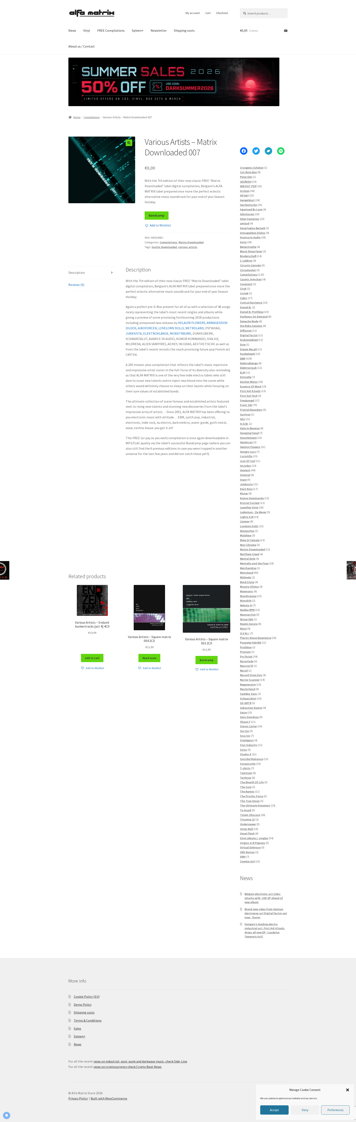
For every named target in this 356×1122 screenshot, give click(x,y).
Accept (274, 1110)
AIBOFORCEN (147, 328)
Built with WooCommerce (109, 1098)
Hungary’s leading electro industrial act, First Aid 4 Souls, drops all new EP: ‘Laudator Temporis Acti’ (265, 930)
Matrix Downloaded (191, 242)
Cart (208, 13)
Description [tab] (76, 272)
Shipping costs (184, 30)
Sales (77, 1028)
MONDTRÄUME (180, 333)
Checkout (222, 13)
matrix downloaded (164, 247)
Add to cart (92, 658)
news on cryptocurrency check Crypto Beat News (128, 1067)
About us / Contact (81, 46)
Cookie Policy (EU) (87, 996)
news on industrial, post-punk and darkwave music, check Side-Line (140, 1061)
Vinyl (86, 30)
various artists (187, 247)
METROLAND (194, 328)
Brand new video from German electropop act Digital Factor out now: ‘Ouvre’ (266, 913)
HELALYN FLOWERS (191, 323)
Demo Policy (82, 1004)
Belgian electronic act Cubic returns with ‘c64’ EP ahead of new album (264, 898)
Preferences (335, 1110)
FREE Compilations (111, 30)
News (72, 30)
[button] (347, 1090)
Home (77, 117)
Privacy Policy (78, 1098)
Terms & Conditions (88, 1020)
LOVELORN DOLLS (171, 328)
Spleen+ (137, 30)
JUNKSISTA (134, 333)
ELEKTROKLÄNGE (156, 333)
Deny (305, 1110)
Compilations (92, 117)
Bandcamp (156, 215)
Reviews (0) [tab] (76, 285)
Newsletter (159, 30)
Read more (149, 658)
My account (193, 13)
